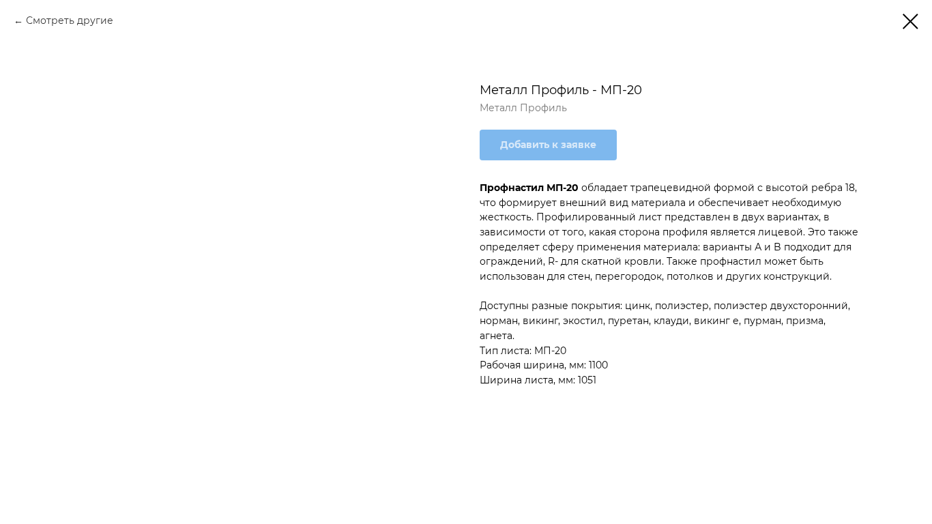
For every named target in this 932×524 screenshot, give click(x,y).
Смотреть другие (69, 20)
